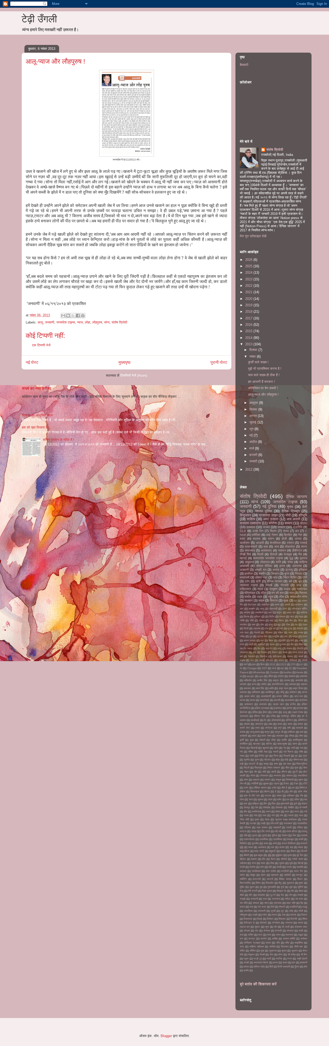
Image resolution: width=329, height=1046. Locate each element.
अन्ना (254, 684)
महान (263, 874)
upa (261, 676)
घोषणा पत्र (261, 577)
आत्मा (277, 604)
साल (242, 946)
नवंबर (253, 356)
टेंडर (296, 783)
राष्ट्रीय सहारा (246, 648)
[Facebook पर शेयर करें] (77, 315)
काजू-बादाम (255, 731)
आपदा (298, 538)
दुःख (290, 628)
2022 (249, 286)
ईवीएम (255, 712)
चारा (275, 577)
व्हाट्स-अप (245, 926)
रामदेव (247, 596)
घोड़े (286, 759)
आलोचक (303, 700)
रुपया (286, 530)
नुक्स (256, 819)
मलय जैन (298, 871)
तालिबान (291, 795)
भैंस (300, 554)
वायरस (293, 914)
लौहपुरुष (97, 322)
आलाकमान (290, 700)
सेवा (271, 954)
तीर (301, 795)
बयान (271, 538)
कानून (267, 731)
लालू (279, 648)
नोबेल (280, 632)
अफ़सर (304, 684)
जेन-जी (243, 783)
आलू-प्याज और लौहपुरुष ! (263, 394)
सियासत (285, 946)
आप (241, 608)
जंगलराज (264, 775)
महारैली (287, 874)
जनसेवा (243, 624)
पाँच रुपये (265, 831)
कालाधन (280, 735)
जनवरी (253, 461)
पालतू (304, 831)
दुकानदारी (284, 803)
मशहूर (252, 874)
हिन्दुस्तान (245, 515)
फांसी (301, 839)
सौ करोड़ (292, 954)
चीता (287, 767)
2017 (249, 318)
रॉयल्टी (282, 906)
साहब (261, 600)
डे (275, 791)
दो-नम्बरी (303, 807)
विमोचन (270, 918)
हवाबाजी (303, 962)
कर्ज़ (279, 727)
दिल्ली (260, 554)
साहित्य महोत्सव (256, 946)
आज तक (298, 696)
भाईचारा (243, 863)
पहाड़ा (254, 831)
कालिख (303, 612)
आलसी (277, 700)
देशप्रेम (300, 628)
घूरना (257, 759)
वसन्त (274, 914)
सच (241, 934)
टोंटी (305, 783)
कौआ (273, 739)
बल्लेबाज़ (262, 847)
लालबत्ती (262, 910)
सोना (280, 954)
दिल (274, 803)
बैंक (263, 859)
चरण (276, 763)
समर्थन (263, 938)
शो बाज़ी (285, 926)
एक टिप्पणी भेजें (41, 345)
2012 (249, 469)
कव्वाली (299, 727)
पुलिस (274, 835)
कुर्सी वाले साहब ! (258, 362)
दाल (245, 803)
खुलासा (265, 747)
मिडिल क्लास (285, 879)
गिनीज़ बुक (263, 755)
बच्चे (275, 843)
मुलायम (282, 644)
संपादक (290, 930)
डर (293, 787)
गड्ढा (301, 616)
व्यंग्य (106, 322)
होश (305, 966)
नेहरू (267, 819)
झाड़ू (271, 624)
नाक (264, 815)
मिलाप (273, 530)
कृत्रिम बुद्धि (259, 616)
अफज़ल (247, 688)
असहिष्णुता (270, 692)
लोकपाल (265, 562)
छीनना (284, 771)
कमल (290, 723)
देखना (304, 803)
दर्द (274, 628)
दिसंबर (253, 350)
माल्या (272, 644)
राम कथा (299, 898)
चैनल (300, 620)
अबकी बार (260, 569)
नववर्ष (269, 585)
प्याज (80, 322)
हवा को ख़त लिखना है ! (35, 427)
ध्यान (287, 811)
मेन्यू (241, 890)
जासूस (278, 779)
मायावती (261, 644)
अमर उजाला (270, 519)
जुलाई (253, 422)
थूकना (260, 799)
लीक (281, 596)
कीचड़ (291, 735)
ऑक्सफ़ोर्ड (276, 720)
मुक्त (301, 882)
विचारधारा (248, 918)
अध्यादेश (299, 680)
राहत (259, 596)
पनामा (300, 632)
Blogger (166, 1036)
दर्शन (279, 799)
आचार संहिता (282, 696)
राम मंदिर (244, 902)
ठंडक (305, 624)
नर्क (305, 811)
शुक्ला (257, 926)
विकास (264, 652)
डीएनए (267, 791)
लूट (282, 910)
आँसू (282, 692)
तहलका (256, 628)
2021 (249, 292)
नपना (296, 811)
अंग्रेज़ (281, 676)
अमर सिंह (260, 688)
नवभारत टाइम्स (249, 585)
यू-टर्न (273, 894)
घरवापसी (245, 577)
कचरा (279, 723)
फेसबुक (288, 554)
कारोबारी (243, 735)
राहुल (270, 596)
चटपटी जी (253, 763)
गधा (301, 747)
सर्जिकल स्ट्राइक (252, 942)
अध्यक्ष (287, 680)
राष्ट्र (266, 902)
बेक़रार (254, 859)
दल (287, 799)
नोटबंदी (284, 585)
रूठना (242, 906)
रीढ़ (301, 902)
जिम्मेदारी (290, 779)
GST (264, 668)
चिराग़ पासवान (273, 767)
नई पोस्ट (32, 362)
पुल (250, 636)
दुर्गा (295, 803)
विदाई (259, 918)
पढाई (263, 823)
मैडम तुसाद (267, 890)
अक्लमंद (303, 676)
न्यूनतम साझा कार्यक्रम (286, 819)
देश (256, 807)
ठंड (296, 624)
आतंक (275, 569)
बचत (266, 843)
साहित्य (251, 519)
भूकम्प (282, 863)
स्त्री (269, 958)
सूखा (285, 600)
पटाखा (253, 823)
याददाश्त (261, 894)
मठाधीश (300, 867)
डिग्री (246, 628)
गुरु (296, 755)
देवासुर (247, 807)
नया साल (244, 632)
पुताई (264, 835)
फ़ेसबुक (290, 839)
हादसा (246, 966)
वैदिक (304, 918)
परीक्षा (242, 636)
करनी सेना (245, 727)
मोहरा (301, 890)
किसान (275, 573)
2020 (249, 299)
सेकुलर (251, 954)
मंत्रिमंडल (249, 592)
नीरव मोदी (244, 819)
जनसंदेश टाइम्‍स (65, 322)
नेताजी (257, 632)
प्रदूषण (273, 589)
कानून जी (279, 731)
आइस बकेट (249, 696)
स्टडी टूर (257, 958)
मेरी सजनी (252, 890)
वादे (254, 652)
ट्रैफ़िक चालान (260, 787)
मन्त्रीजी (285, 871)
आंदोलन (293, 692)
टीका (288, 624)
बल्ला (250, 847)
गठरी (293, 747)
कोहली (262, 739)
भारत (263, 863)
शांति (278, 562)
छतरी (273, 771)
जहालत (256, 779)
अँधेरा (270, 676)
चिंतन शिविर (290, 577)
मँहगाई (300, 863)
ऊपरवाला (244, 716)
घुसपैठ (247, 759)
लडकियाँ (294, 906)
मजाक (289, 867)
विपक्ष (285, 652)
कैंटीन (272, 616)
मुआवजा (290, 882)
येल (282, 894)
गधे (241, 751)
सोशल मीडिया (264, 565)
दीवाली (273, 554)
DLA (243, 530)
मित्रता (303, 592)
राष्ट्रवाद (277, 902)
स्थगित (279, 958)
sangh (250, 676)
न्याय (290, 632)
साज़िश (272, 946)
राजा (265, 898)
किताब (246, 616)
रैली (272, 906)
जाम (253, 624)
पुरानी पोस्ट (219, 362)
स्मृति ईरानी (302, 958)
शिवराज (251, 656)
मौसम (300, 644)
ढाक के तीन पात (252, 795)
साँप (278, 942)
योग (291, 894)
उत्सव (275, 712)
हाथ (254, 664)
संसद (290, 562)
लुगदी (273, 910)
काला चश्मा (266, 735)
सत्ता (260, 934)
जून (251, 429)
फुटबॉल (255, 843)
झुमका (266, 783)
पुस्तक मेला (262, 636)
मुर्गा (282, 887)
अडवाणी (244, 569)
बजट (242, 538)
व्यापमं (300, 922)
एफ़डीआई (255, 720)
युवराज (303, 558)
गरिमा (250, 751)
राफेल (287, 898)
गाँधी (252, 620)
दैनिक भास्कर (274, 581)
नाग (273, 815)
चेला (305, 767)
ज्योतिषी (254, 783)
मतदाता (243, 871)
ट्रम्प (246, 787)
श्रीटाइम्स (277, 656)
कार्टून (279, 612)
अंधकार (291, 676)
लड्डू (304, 906)
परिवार (300, 827)
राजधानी (254, 898)
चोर (255, 771)
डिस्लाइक (254, 791)
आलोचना (245, 542)
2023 (249, 279)
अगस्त (253, 416)
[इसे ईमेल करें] (63, 315)
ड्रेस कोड (302, 791)
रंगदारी (300, 894)
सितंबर (253, 409)
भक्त (301, 640)
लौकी (300, 910)
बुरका (289, 855)
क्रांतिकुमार (298, 739)
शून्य (267, 926)
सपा (252, 660)
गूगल (305, 755)
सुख (262, 950)
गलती (275, 751)
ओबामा (247, 723)
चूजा (296, 767)
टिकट (286, 783)
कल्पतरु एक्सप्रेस (250, 523)
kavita (299, 672)
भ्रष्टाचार (302, 589)
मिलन (300, 879)
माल (291, 592)
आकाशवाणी (266, 696)
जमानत (289, 775)
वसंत (264, 914)
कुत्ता (286, 573)
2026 (249, 260)
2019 (249, 305)
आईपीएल (265, 604)
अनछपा (243, 684)
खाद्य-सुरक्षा (282, 743)
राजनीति (297, 527)
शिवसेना (263, 656)
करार (257, 727)
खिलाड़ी (254, 747)
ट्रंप (247, 581)
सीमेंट (242, 950)
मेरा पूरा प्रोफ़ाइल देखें (253, 236)
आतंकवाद (266, 550)
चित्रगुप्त (258, 767)
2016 (249, 325)
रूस (251, 906)
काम (301, 731)
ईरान (284, 608)
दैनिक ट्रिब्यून (290, 511)
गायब (242, 755)
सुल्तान (294, 950)
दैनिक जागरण (296, 497)
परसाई (303, 542)
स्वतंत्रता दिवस (261, 962)
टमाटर (290, 542)
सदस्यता (289, 934)
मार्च (252, 448)
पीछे (245, 835)
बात (262, 640)
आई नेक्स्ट (272, 534)
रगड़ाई (242, 898)
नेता (300, 534)
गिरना (275, 755)
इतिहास (303, 569)
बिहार (271, 640)
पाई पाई (278, 831)
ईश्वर (265, 712)
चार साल (287, 763)
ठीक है (284, 787)
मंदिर (263, 592)
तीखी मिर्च (245, 554)
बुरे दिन (300, 855)
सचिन (250, 934)
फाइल (287, 589)
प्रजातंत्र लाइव (268, 515)
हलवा (275, 962)
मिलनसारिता (245, 882)
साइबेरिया (299, 942)
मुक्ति (242, 887)
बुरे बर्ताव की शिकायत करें (258, 984)
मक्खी (279, 867)
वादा (284, 914)
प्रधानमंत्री (251, 546)
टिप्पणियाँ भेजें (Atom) (133, 375)
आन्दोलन (299, 604)
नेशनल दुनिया (263, 511)
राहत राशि (290, 902)
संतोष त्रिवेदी (119, 322)
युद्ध (291, 558)
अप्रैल (253, 442)
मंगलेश (252, 867)
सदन (278, 934)
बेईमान (243, 859)
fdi (295, 600)
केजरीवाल (275, 542)
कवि (289, 727)
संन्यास (266, 930)
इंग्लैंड (293, 704)
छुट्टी (295, 771)
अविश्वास (256, 692)
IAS (274, 668)
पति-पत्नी (274, 823)
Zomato (274, 672)
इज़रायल (278, 708)
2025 (249, 266)
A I (301, 664)
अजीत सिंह (262, 680)
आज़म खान (278, 704)
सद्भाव (300, 934)
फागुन (295, 636)
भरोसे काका (297, 859)
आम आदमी (293, 519)
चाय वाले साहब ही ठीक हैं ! (264, 375)
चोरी (264, 771)
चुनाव (290, 507)
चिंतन (281, 620)
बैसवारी (244, 65)
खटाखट (257, 743)
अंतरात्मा (297, 565)
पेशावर (285, 835)
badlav (288, 672)
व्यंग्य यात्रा (297, 652)
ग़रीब (301, 751)
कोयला (282, 616)
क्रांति (284, 739)
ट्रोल (274, 787)
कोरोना (273, 523)
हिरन (262, 664)
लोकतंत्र (290, 546)
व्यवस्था (289, 922)
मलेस (242, 874)
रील (259, 648)
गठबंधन (282, 550)
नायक (291, 815)
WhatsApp (259, 672)
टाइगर (276, 783)
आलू (40, 322)
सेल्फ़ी (262, 954)
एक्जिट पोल (259, 716)
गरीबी (242, 620)
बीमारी (246, 855)
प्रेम (286, 636)
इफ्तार (289, 708)
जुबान (300, 779)
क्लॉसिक (244, 743)
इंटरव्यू (289, 569)
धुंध (300, 581)
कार (270, 612)
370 (293, 664)
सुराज (284, 950)
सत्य (269, 934)
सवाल (268, 942)
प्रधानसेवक (249, 839)
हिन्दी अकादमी (284, 966)
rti (241, 676)
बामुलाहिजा (244, 851)
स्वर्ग (246, 664)
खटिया (269, 743)
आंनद (304, 692)
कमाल (300, 723)
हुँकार (297, 966)
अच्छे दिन (257, 530)
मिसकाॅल (269, 882)
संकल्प (290, 656)
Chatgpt (252, 668)
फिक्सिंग (243, 843)
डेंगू (282, 791)
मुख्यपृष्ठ (124, 362)
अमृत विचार (298, 688)
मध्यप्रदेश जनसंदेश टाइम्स (268, 558)
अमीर (271, 688)
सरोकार (303, 938)
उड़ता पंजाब (297, 712)
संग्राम (247, 930)
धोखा (277, 811)
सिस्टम (274, 600)
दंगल (270, 799)
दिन (265, 803)
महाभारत (275, 874)
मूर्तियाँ (300, 887)
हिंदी (271, 966)
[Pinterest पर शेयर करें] (82, 315)
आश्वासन (248, 704)
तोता (242, 799)
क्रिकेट (288, 534)
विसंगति (293, 918)
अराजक (243, 692)
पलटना (243, 831)
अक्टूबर (254, 403)
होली (284, 538)
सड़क (242, 660)
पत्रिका (247, 827)
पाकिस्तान (245, 589)
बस (272, 847)
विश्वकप (282, 918)
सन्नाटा (251, 938)
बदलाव (256, 538)
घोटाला (267, 759)
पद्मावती (277, 827)
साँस (287, 942)
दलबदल (250, 527)
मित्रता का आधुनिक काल (37, 415)
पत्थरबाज (288, 823)
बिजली (304, 851)
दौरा (245, 811)
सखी (301, 930)
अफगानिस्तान (278, 684)
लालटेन (269, 648)
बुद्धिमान (279, 855)
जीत (262, 624)
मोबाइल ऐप (281, 890)
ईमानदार (243, 712)
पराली (288, 827)
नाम (281, 815)
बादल (300, 847)
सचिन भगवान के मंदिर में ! (58, 440)
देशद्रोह (266, 807)
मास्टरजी (257, 879)
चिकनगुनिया (301, 763)
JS (290, 668)
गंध (284, 747)
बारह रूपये (259, 851)
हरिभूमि (303, 515)
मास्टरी (270, 879)
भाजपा (266, 527)
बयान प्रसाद (250, 640)
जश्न (246, 779)
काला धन (291, 612)
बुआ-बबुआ (258, 855)
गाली (252, 755)
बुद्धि (269, 855)
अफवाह (292, 684)
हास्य (282, 565)
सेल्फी (304, 660)
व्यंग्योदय (276, 922)
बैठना (273, 859)
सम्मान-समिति (289, 938)
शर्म (241, 656)
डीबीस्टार (297, 550)
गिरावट (299, 573)
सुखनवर (273, 950)
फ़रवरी (253, 455)
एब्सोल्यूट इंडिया (288, 716)
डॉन (291, 791)
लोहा (87, 322)
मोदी (288, 515)
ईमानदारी (273, 608)
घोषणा (261, 620)
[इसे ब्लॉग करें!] (68, 315)
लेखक (289, 648)
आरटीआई (264, 700)
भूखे (291, 863)
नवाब (246, 815)
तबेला (279, 795)
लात (276, 546)
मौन (250, 894)
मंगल (242, 644)
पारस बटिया (291, 831)
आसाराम (263, 704)
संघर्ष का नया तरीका (36, 388)
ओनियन (289, 720)
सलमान (248, 600)
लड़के (255, 914)
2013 (249, 344)
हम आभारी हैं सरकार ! (261, 382)
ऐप (265, 720)
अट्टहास (252, 604)
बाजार (282, 847)
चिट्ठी (246, 767)
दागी (258, 581)
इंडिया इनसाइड (262, 708)
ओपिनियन (302, 720)
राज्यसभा (276, 898)
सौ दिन (304, 954)
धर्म (290, 581)
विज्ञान (275, 652)
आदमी (287, 604)
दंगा (266, 628)
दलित (296, 799)
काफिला (291, 731)
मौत (292, 644)
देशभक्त (279, 807)
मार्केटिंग (243, 879)
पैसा (294, 835)
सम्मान (288, 523)
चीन (291, 620)
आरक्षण (252, 608)
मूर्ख (291, 887)
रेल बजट (262, 906)
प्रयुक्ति (275, 636)
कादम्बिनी (259, 612)
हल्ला (285, 962)
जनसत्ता (277, 775)
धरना (268, 811)
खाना (295, 743)
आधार (252, 700)
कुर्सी (242, 739)
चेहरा (246, 771)
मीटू (280, 882)
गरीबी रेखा (263, 751)
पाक (299, 585)
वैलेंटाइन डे (249, 922)
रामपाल (256, 902)
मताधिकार (256, 871)
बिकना (293, 851)
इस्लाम (300, 708)
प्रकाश (304, 835)
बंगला (304, 636)
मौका (242, 894)
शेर (275, 926)
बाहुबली (272, 851)
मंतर (262, 867)
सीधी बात (298, 946)
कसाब (242, 731)
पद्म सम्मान (262, 827)
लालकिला (248, 910)
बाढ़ (291, 847)
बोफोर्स (284, 859)
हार (297, 530)
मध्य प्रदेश (271, 871)
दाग (281, 628)
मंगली (242, 867)
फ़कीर (246, 970)
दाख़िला (255, 803)
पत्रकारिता (302, 823)
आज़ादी (260, 542)
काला (254, 735)
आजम (242, 700)
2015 (249, 331)
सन (241, 938)
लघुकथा (249, 562)
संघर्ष (300, 656)
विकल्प (304, 914)
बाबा (265, 546)
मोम (292, 890)
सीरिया (253, 950)
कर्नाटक (268, 727)
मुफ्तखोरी (272, 887)
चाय (271, 620)
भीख (272, 863)
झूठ (279, 624)
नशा (255, 815)
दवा (305, 799)
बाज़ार (283, 851)
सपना (304, 546)
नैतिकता (268, 632)
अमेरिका (255, 534)
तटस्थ (268, 795)
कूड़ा (252, 739)
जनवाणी (49, 322)
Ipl (282, 668)
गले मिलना (289, 751)
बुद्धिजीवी (282, 640)
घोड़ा (278, 759)
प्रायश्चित (263, 839)
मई (251, 435)
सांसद (281, 660)
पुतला (254, 835)
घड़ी (241, 763)
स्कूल (246, 958)
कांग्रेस (247, 612)
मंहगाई (243, 558)
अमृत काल (283, 688)
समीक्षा (275, 938)
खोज (276, 747)
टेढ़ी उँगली (39, 19)
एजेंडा (273, 716)
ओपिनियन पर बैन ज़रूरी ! (263, 388)
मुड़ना (252, 887)
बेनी (292, 640)
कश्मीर (262, 573)
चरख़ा (266, 763)
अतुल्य (276, 680)
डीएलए (303, 523)
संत (256, 930)
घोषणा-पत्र (298, 759)
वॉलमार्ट (263, 922)
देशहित (291, 807)
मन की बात (277, 592)
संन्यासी (278, 930)
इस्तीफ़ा (248, 573)
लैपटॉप (300, 648)
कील (301, 735)
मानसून (299, 874)
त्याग (251, 799)
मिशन (258, 882)
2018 (249, 311)
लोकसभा (244, 652)
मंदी (270, 867)
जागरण (267, 779)
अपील (264, 684)
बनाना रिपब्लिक (289, 843)
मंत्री (251, 644)
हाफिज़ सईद (259, 966)
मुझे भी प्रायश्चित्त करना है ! (264, 368)
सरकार (281, 527)
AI (241, 668)
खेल (292, 616)
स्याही (246, 962)
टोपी (304, 577)
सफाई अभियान (266, 660)
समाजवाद (250, 550)
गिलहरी (287, 755)
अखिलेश (248, 680)
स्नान (289, 958)
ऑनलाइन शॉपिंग (299, 608)
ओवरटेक (259, 723)
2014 (249, 338)
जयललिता (302, 775)
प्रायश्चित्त (277, 839)
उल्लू (285, 712)
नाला (301, 815)
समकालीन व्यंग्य (298, 596)
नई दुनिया (269, 506)
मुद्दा (261, 887)
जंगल (252, 775)
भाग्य (254, 863)
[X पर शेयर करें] (73, 315)
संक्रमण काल (301, 926)
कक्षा (270, 723)
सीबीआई (293, 660)
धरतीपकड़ (256, 811)
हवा (293, 962)
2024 (249, 272)
